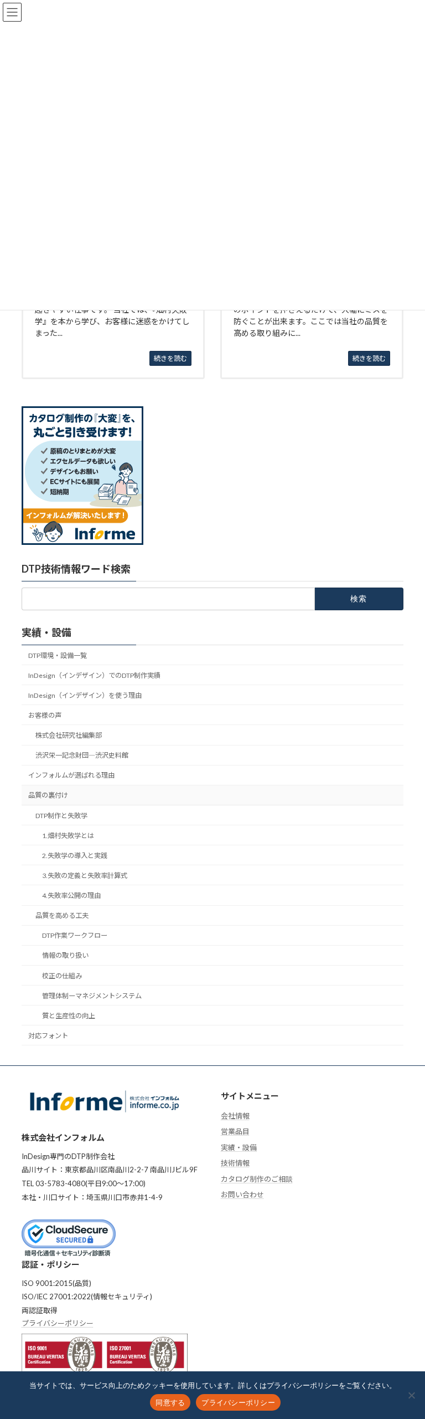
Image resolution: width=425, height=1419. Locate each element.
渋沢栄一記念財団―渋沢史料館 (81, 756)
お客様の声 (44, 715)
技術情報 (235, 1162)
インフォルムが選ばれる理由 (71, 776)
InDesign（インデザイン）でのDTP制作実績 (94, 675)
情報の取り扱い (65, 956)
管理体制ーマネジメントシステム (92, 996)
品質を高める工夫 (62, 916)
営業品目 (235, 1131)
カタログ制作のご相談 (257, 1179)
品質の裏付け (48, 796)
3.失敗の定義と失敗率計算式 (84, 875)
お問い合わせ (242, 1194)
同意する (170, 1402)
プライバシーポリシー (58, 1323)
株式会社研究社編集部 (68, 735)
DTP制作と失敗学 (61, 815)
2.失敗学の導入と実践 (74, 855)
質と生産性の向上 (68, 1016)
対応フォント (48, 1036)
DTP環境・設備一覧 (57, 655)
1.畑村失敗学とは (68, 835)
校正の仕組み (62, 976)
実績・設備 (46, 632)
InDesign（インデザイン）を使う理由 (85, 695)
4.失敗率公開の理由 (71, 895)
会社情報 (235, 1115)
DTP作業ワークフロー (74, 936)
